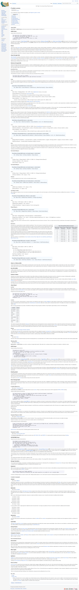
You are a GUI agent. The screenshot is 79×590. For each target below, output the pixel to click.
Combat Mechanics (18, 582)
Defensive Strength (44, 41)
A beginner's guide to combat (35, 12)
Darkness (69, 552)
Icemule (38, 543)
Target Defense (44, 359)
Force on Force (13, 564)
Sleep (50, 374)
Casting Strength (24, 359)
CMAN (59, 389)
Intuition (37, 91)
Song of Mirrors (37, 101)
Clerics (19, 534)
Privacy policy (13, 588)
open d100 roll (27, 401)
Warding (17, 342)
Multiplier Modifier (29, 450)
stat (33, 58)
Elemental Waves (52, 551)
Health (13, 575)
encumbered (29, 105)
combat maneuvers (59, 58)
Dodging (33, 80)
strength (38, 58)
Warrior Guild (20, 523)
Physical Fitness (13, 429)
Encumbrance (18, 409)
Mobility (28, 101)
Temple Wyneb (57, 557)
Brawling (67, 435)
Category (12, 582)
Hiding (59, 482)
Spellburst (12, 557)
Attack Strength (24, 41)
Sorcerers (15, 534)
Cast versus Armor (54, 359)
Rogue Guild (14, 523)
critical (19, 332)
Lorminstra (19, 580)
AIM (45, 301)
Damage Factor (58, 462)
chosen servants (25, 528)
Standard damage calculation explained (23, 329)
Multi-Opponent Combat (27, 491)
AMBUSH (48, 301)
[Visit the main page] (4, 4)
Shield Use (48, 112)
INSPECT (23, 469)
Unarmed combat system (20, 433)
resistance (58, 368)
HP (42, 332)
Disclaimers (24, 588)
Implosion (20, 552)
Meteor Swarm (25, 552)
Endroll (17, 10)
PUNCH (37, 435)
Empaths (21, 534)
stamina (35, 389)
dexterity (42, 58)
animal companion (50, 534)
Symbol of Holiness (69, 528)
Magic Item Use (39, 236)
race (11, 365)
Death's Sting (14, 576)
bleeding (12, 280)
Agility (35, 91)
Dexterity (41, 126)
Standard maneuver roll (20, 416)
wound (55, 325)
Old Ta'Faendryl (52, 557)
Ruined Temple (65, 557)
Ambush (39, 302)
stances (18, 47)
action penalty (29, 93)
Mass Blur (31, 101)
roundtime (37, 518)
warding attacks (21, 289)
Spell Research (49, 236)
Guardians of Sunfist (34, 529)
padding (54, 368)
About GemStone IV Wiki (18, 588)
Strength (38, 126)
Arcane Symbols (28, 236)
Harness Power (33, 236)
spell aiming (14, 58)
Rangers (26, 534)
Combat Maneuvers (32, 302)
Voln (17, 528)
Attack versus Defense (57, 41)
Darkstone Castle (47, 546)
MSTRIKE (18, 489)
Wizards (12, 534)
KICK (39, 435)
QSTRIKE (18, 516)
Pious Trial (19, 377)
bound (17, 280)
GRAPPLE (44, 435)
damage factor (48, 331)
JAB (34, 435)
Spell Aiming (44, 236)
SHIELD (62, 389)
